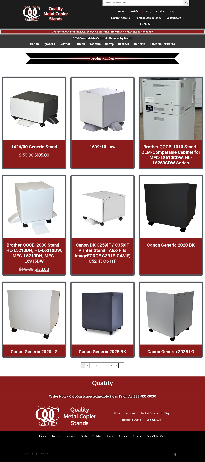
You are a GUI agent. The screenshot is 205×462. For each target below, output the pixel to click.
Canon (34, 44)
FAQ (147, 11)
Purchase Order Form (148, 18)
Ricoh (81, 44)
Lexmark (66, 44)
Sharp (109, 44)
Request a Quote (131, 419)
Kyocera (49, 44)
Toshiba (95, 44)
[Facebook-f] (175, 454)
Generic (139, 44)
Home (120, 11)
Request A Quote (120, 18)
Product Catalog (165, 11)
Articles (135, 11)
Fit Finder (146, 24)
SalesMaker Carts (162, 44)
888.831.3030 (154, 419)
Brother (123, 44)
